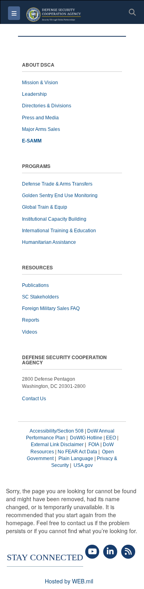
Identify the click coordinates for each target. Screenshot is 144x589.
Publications (35, 285)
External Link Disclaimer (57, 444)
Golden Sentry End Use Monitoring (60, 195)
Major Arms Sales (41, 129)
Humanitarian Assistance (49, 242)
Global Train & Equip (44, 207)
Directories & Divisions (46, 106)
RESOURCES (37, 268)
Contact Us (34, 398)
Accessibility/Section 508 (57, 431)
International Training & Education (59, 230)
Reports (30, 320)
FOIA (93, 444)
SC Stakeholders (40, 297)
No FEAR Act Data (77, 452)
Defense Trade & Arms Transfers (57, 184)
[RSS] (128, 552)
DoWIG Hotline (86, 438)
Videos (29, 332)
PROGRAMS (36, 167)
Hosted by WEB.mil (69, 581)
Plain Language (75, 458)
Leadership (34, 94)
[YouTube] (92, 552)
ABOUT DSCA (38, 65)
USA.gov (83, 465)
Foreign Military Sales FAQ (51, 308)
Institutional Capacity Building (54, 219)
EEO (111, 438)
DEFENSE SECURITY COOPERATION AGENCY (64, 360)
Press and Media (40, 118)
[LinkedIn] (110, 552)
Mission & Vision (40, 82)
